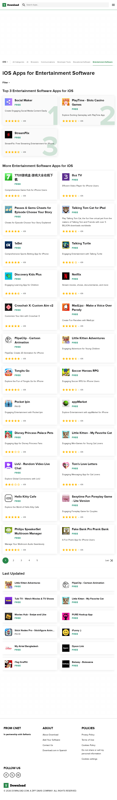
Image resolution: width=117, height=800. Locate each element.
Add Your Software (51, 740)
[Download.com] (10, 5)
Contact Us (48, 745)
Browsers (35, 62)
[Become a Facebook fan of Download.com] (6, 775)
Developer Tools (64, 62)
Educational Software (81, 62)
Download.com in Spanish (55, 750)
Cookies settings (89, 759)
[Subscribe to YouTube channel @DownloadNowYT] (18, 775)
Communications (48, 62)
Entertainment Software (103, 62)
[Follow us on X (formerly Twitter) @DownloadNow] (12, 775)
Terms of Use (88, 740)
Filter (5, 82)
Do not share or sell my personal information (93, 752)
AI (27, 62)
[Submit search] (23, 4)
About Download (50, 734)
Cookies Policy (88, 745)
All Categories (18, 62)
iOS (4, 62)
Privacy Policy (88, 734)
